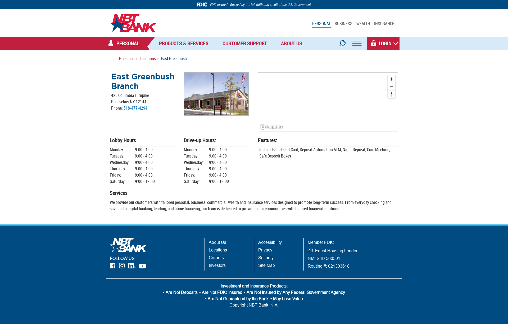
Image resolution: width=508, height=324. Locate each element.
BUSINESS (343, 23)
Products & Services (183, 43)
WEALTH (363, 23)
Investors (217, 265)
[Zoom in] (391, 79)
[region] (328, 102)
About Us (291, 43)
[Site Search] (342, 41)
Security (266, 257)
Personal (126, 58)
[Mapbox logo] (271, 127)
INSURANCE (384, 23)
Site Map (266, 265)
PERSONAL (321, 23)
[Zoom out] (391, 87)
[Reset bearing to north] (391, 94)
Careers (216, 257)
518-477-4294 (135, 108)
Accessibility (270, 242)
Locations (148, 58)
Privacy (265, 250)
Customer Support (245, 43)
